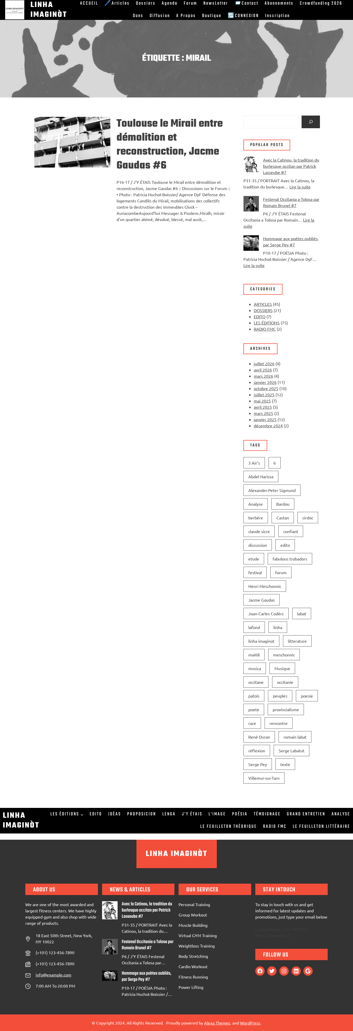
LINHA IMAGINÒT (177, 854)
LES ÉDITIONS (267, 322)
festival (255, 572)
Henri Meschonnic (264, 586)
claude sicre (259, 531)
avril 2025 (263, 407)
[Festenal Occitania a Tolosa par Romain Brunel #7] (251, 204)
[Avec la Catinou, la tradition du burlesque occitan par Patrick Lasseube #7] (251, 165)
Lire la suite (300, 186)
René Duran (259, 736)
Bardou (282, 503)
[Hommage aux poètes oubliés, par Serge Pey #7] (251, 243)
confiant (290, 531)
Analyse (255, 503)
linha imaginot (261, 640)
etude (253, 558)
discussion (257, 545)
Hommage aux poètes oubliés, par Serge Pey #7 (146, 977)
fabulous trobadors (290, 558)
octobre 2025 (266, 388)
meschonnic (284, 654)
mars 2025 (263, 413)
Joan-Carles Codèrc (266, 613)
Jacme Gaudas (261, 599)
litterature (297, 640)
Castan (283, 517)
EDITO (259, 316)
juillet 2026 (264, 363)
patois (253, 695)
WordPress (250, 1022)
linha (277, 627)
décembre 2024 (268, 425)
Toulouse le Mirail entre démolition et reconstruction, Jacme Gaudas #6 (170, 145)
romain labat (294, 736)
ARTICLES (263, 304)
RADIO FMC (265, 328)
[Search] (311, 122)
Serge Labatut (291, 750)
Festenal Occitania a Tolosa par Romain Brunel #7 (147, 945)
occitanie (285, 682)
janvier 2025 (265, 419)
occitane (256, 682)
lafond (254, 627)
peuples (280, 695)
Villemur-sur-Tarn (264, 777)
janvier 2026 (265, 382)
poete (253, 709)
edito (285, 545)
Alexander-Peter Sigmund (272, 490)
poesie (307, 695)
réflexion (256, 750)
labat (301, 613)
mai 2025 (262, 400)
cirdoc (307, 517)
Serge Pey (257, 764)
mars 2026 (263, 375)
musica (254, 668)
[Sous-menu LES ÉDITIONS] (81, 814)
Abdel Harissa (260, 476)
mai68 (254, 654)
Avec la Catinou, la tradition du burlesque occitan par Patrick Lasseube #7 (291, 166)
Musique (282, 668)
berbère (255, 517)
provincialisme (286, 709)
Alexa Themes (217, 1022)
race (252, 723)
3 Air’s (254, 462)
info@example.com (53, 974)
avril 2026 (263, 369)
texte (285, 764)
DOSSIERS (263, 310)
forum (281, 572)
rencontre (279, 723)
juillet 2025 (264, 394)
